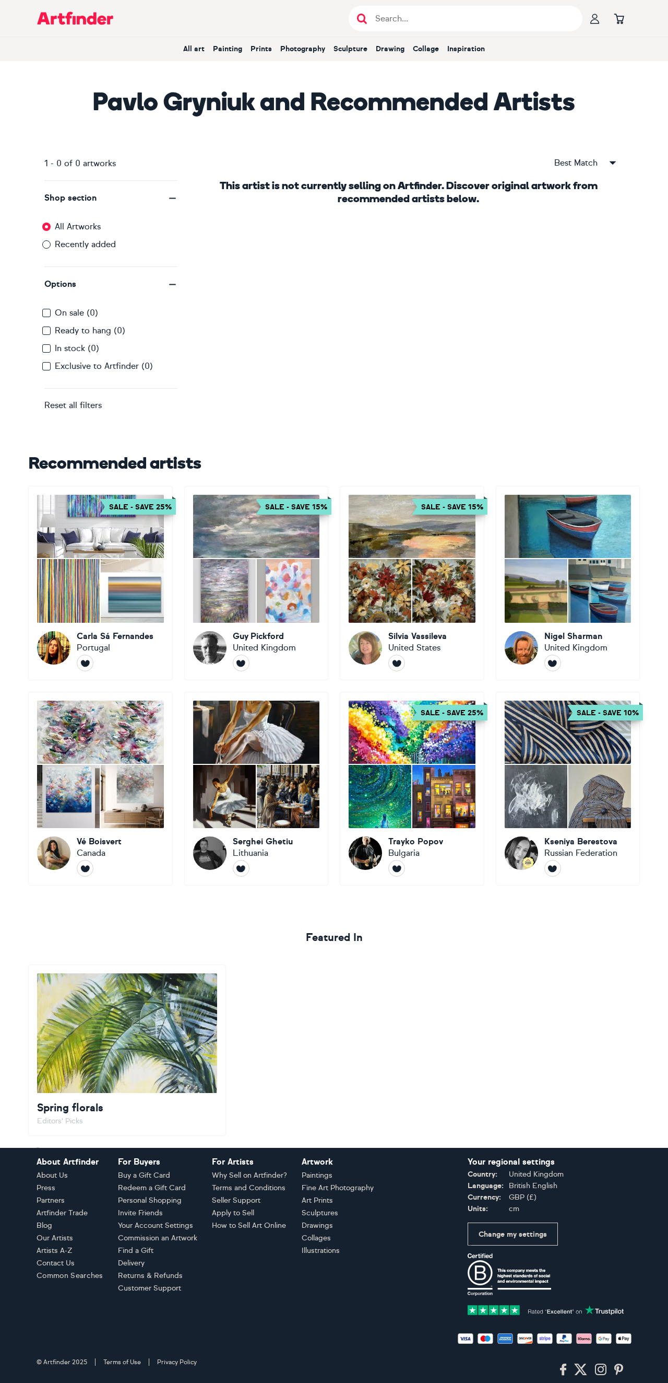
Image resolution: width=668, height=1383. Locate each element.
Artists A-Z (55, 1250)
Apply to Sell (233, 1212)
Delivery (131, 1263)
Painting (227, 48)
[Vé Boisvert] (100, 789)
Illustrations (321, 1250)
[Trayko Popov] (412, 789)
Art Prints (317, 1200)
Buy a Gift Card (144, 1175)
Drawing (390, 48)
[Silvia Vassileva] (412, 583)
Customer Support (149, 1288)
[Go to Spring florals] (127, 1050)
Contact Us (56, 1263)
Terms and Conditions (248, 1187)
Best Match (576, 163)
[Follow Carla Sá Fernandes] (85, 663)
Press (46, 1187)
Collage (426, 48)
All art (194, 48)
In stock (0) (77, 348)
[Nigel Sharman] (568, 583)
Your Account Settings (155, 1225)
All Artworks (78, 226)
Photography (302, 48)
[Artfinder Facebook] (563, 1370)
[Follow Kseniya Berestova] (552, 868)
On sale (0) (76, 313)
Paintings (317, 1175)
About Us (52, 1175)
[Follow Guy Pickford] (241, 663)
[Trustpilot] (546, 1310)
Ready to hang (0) (90, 330)
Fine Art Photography (338, 1187)
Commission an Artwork (157, 1238)
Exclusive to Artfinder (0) (104, 366)
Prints (261, 48)
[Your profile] (594, 18)
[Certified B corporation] (509, 1274)
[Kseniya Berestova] (568, 789)
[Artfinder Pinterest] (619, 1370)
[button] (110, 198)
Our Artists (55, 1238)
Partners (51, 1200)
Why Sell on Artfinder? (249, 1175)
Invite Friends (140, 1212)
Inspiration (466, 48)
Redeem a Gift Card (152, 1187)
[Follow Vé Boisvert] (85, 868)
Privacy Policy (177, 1362)
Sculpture (350, 48)
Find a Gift (135, 1250)
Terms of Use (122, 1362)
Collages (316, 1238)
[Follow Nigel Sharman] (552, 663)
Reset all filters (73, 405)
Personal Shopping (150, 1200)
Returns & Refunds (150, 1275)
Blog (44, 1225)
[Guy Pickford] (256, 583)
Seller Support (236, 1200)
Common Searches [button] (70, 1275)
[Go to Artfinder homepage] (75, 18)
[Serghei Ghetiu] (256, 789)
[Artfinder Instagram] (600, 1370)
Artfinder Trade (62, 1212)
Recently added (85, 244)
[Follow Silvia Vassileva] (396, 663)
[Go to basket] (619, 18)
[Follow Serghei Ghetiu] (241, 868)
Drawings (317, 1225)
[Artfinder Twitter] (580, 1370)
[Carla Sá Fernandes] (100, 583)
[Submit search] (362, 18)
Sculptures (320, 1212)
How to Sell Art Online (249, 1225)
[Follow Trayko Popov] (396, 868)
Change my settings (513, 1234)
